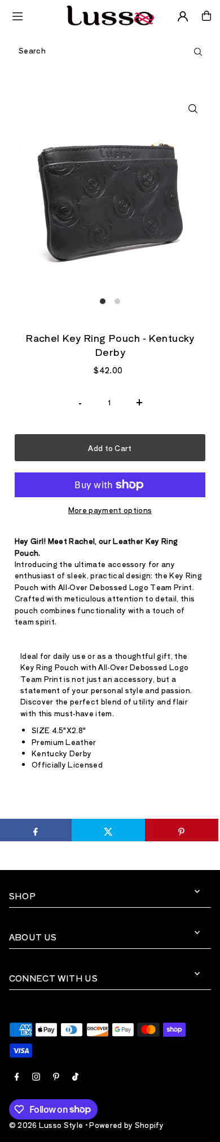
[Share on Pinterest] (181, 830)
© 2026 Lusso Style (46, 1124)
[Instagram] (36, 1077)
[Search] (198, 50)
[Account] (183, 16)
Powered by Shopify (126, 1124)
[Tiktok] (75, 1077)
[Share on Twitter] (108, 830)
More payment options (110, 510)
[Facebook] (17, 1077)
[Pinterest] (56, 1077)
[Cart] (206, 16)
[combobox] (110, 50)
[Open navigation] (34, 15)
